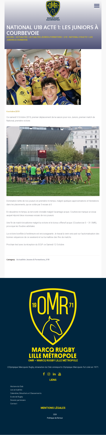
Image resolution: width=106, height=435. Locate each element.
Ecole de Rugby (16, 397)
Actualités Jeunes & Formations (30, 260)
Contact (13, 404)
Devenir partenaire (18, 400)
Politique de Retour (55, 418)
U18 (47, 260)
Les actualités (16, 390)
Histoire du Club (16, 386)
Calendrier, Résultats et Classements (25, 393)
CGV (55, 414)
